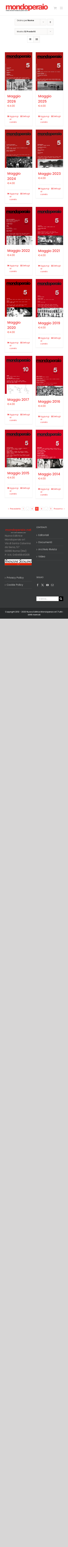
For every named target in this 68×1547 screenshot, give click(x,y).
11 (50, 508)
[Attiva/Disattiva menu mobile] (61, 8)
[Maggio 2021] (49, 226)
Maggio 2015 (18, 473)
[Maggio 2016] (49, 376)
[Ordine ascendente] (50, 22)
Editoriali (43, 535)
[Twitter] (42, 585)
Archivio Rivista (47, 549)
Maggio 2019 (49, 323)
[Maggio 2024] (18, 149)
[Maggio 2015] (18, 448)
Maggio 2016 (49, 401)
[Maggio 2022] (18, 226)
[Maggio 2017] (18, 375)
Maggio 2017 (18, 399)
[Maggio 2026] (18, 71)
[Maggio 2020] (18, 298)
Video (41, 556)
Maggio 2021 (49, 250)
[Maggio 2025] (49, 71)
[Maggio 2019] (49, 298)
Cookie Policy (15, 585)
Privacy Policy (15, 577)
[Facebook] (37, 585)
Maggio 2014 (49, 474)
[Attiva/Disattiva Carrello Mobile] (55, 8)
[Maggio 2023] (49, 149)
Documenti (45, 542)
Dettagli (26, 116)
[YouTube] (47, 585)
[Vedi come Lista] (37, 39)
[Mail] (52, 585)
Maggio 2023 (49, 173)
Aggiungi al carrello (13, 119)
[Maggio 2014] (49, 449)
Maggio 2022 (18, 250)
